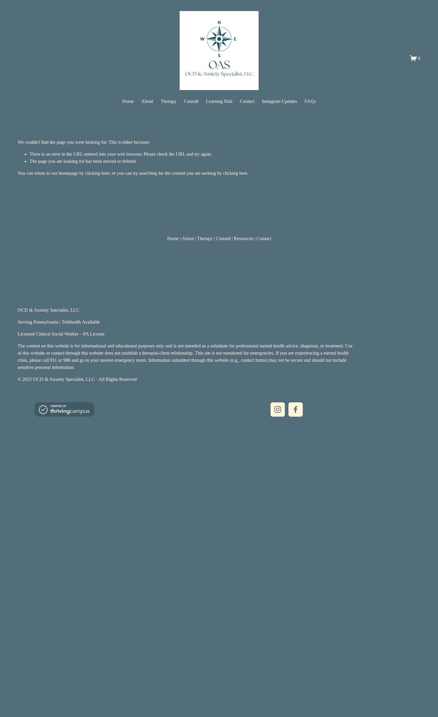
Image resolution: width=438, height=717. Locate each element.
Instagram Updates (279, 101)
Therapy (168, 101)
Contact (247, 101)
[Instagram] (278, 409)
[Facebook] (295, 409)
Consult (191, 101)
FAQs (310, 101)
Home (128, 101)
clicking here (97, 173)
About (147, 101)
